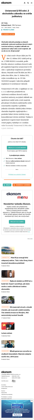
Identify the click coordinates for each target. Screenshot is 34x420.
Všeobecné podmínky (6, 394)
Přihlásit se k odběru (17, 221)
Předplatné (4, 388)
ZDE (29, 231)
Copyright (3, 374)
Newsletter (4, 392)
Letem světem (6, 333)
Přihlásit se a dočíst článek (17, 174)
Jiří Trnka (4, 23)
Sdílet (8, 185)
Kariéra (3, 391)
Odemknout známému (23, 185)
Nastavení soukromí (6, 398)
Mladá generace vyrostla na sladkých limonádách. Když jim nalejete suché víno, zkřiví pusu (16, 354)
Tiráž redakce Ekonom (7, 386)
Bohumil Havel (6, 25)
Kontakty (3, 385)
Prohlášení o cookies (6, 397)
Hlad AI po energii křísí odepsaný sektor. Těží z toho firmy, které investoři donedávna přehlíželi (17, 260)
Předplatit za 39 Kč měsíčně (17, 147)
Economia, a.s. (17, 374)
